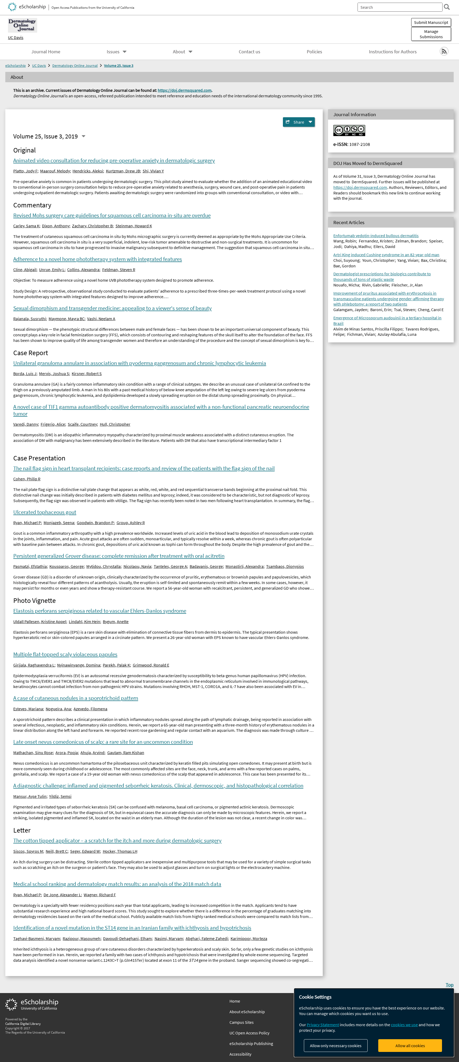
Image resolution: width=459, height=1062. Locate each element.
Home (235, 1001)
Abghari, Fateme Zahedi (207, 938)
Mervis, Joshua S (54, 373)
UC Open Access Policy (249, 1032)
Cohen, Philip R (26, 478)
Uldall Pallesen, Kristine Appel (39, 621)
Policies (314, 52)
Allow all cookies (410, 1045)
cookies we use (404, 1024)
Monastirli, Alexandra (245, 566)
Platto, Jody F (25, 170)
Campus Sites (242, 1022)
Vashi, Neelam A (101, 318)
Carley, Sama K (26, 225)
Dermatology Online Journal (75, 65)
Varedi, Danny (25, 424)
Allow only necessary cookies (336, 1045)
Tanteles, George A (170, 566)
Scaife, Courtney (82, 424)
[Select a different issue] (83, 136)
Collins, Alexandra (83, 269)
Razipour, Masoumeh (81, 938)
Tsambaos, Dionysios (285, 566)
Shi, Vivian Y (153, 170)
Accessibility (240, 1054)
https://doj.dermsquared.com (184, 90)
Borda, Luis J (24, 373)
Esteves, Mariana (28, 708)
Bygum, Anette (116, 621)
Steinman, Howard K (134, 225)
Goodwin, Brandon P (95, 522)
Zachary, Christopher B (92, 225)
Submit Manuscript (431, 22)
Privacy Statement (323, 1024)
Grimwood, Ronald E (151, 665)
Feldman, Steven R (118, 269)
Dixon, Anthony (55, 225)
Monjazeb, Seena (59, 522)
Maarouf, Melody (55, 170)
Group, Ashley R (131, 522)
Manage (431, 34)
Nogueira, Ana (58, 708)
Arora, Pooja (67, 752)
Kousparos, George (66, 566)
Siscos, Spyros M (28, 851)
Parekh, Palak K (116, 665)
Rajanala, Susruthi (29, 318)
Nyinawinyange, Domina (78, 665)
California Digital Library (23, 1023)
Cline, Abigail (24, 269)
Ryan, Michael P (27, 522)
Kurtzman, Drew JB (123, 170)
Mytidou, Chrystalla (103, 566)
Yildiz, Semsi (60, 796)
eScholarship (15, 65)
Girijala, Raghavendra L (33, 665)
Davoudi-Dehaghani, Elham (127, 938)
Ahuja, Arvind (92, 752)
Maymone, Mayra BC (66, 318)
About (179, 52)
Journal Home (45, 52)
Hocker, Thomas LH (120, 851)
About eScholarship (247, 1011)
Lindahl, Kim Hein (84, 621)
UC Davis (15, 37)
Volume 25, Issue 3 (118, 65)
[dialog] (374, 1023)
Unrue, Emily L (52, 269)
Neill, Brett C (56, 851)
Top (450, 984)
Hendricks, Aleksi (88, 170)
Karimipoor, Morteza (249, 938)
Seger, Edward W (85, 851)
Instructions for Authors (393, 52)
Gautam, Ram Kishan (125, 752)
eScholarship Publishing (251, 1043)
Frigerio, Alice (53, 424)
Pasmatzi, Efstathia (30, 566)
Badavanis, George (206, 566)
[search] (447, 7)
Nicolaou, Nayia (137, 566)
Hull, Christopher (115, 424)
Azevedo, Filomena (90, 708)
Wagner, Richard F (100, 894)
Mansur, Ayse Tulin (29, 796)
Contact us (249, 52)
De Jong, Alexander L (62, 894)
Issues (113, 52)
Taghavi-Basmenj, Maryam (36, 938)
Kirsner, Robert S (87, 373)
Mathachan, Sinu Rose (33, 752)
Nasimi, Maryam (169, 938)
